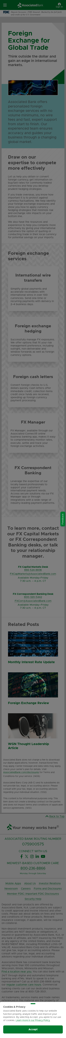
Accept (33, 1029)
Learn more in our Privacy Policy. (33, 1020)
